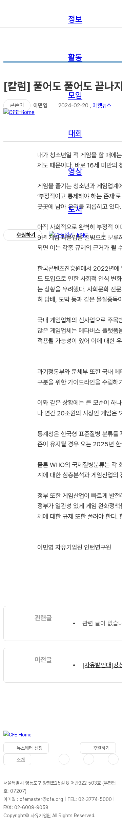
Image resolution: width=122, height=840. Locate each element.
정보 (75, 19)
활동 (75, 57)
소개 (21, 759)
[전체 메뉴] (111, 235)
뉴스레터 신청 (29, 748)
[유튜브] (88, 759)
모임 (75, 95)
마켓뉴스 (102, 105)
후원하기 (26, 235)
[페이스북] (64, 759)
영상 (75, 171)
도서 (75, 209)
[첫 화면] (17, 736)
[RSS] (113, 759)
